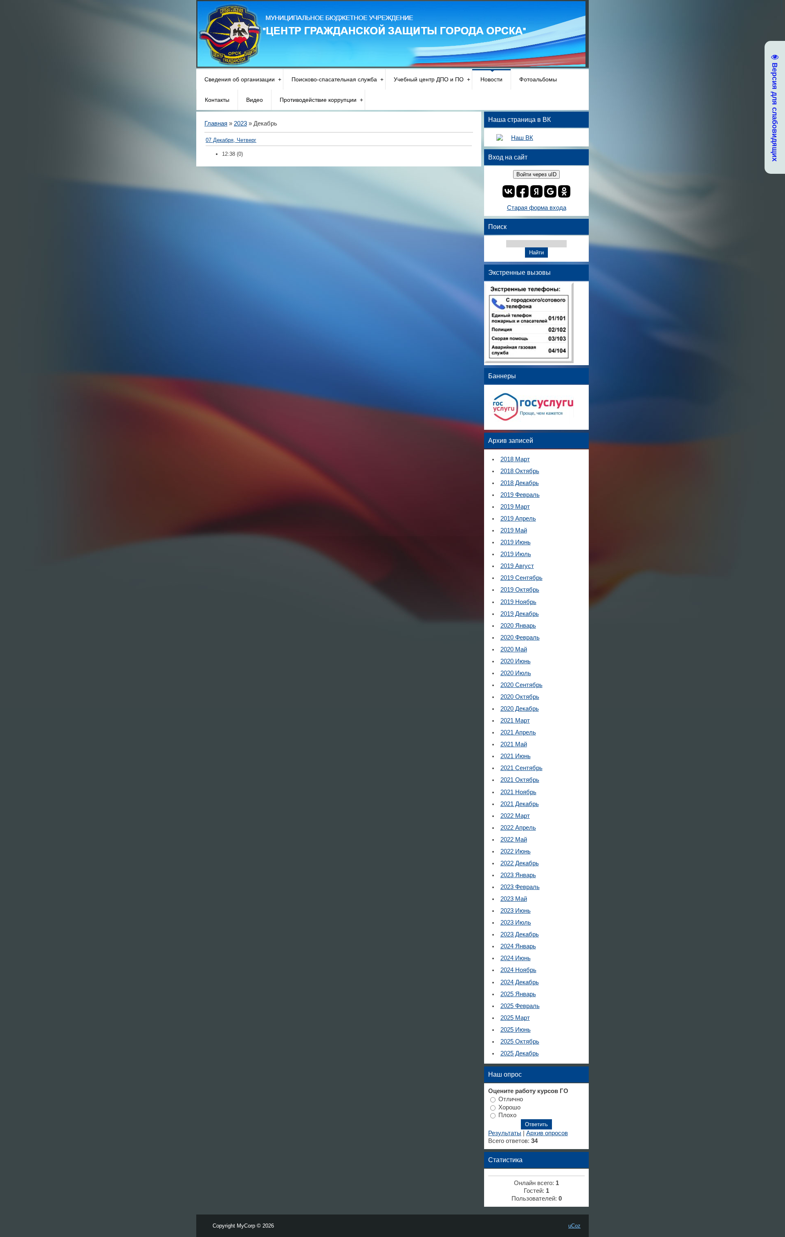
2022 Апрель (518, 827)
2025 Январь (518, 994)
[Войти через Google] (550, 191)
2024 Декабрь (519, 982)
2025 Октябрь (519, 1041)
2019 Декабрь (519, 614)
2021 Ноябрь (518, 792)
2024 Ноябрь (518, 970)
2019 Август (517, 566)
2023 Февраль (520, 887)
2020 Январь (518, 625)
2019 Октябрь (519, 589)
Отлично (510, 1099)
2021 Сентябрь (521, 768)
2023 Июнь (515, 910)
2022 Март (515, 816)
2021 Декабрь (519, 804)
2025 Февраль (520, 1006)
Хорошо (509, 1107)
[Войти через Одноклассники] (564, 191)
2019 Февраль (520, 495)
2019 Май (513, 530)
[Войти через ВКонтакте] (508, 191)
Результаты (504, 1133)
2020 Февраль (520, 637)
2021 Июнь (515, 756)
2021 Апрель (518, 732)
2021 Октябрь (519, 780)
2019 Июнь (515, 542)
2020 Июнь (515, 661)
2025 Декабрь (519, 1053)
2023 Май (513, 899)
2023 (240, 123)
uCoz (574, 1226)
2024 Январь (518, 946)
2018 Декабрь (519, 483)
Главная (215, 123)
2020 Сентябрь (521, 685)
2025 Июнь (515, 1029)
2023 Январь (518, 875)
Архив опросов (547, 1133)
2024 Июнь (515, 958)
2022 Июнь (515, 851)
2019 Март (515, 506)
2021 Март (515, 720)
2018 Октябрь (519, 471)
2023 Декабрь (519, 934)
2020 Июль (515, 673)
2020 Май (513, 649)
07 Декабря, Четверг (231, 140)
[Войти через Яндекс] (536, 191)
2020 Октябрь (519, 697)
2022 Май (513, 839)
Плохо (507, 1115)
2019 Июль (515, 554)
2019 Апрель (518, 518)
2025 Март (515, 1018)
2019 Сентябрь (521, 578)
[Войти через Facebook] (522, 191)
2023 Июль (515, 922)
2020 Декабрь (519, 708)
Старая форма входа (536, 207)
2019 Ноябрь (518, 602)
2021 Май (513, 744)
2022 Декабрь (519, 863)
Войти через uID (536, 174)
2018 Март (515, 459)
